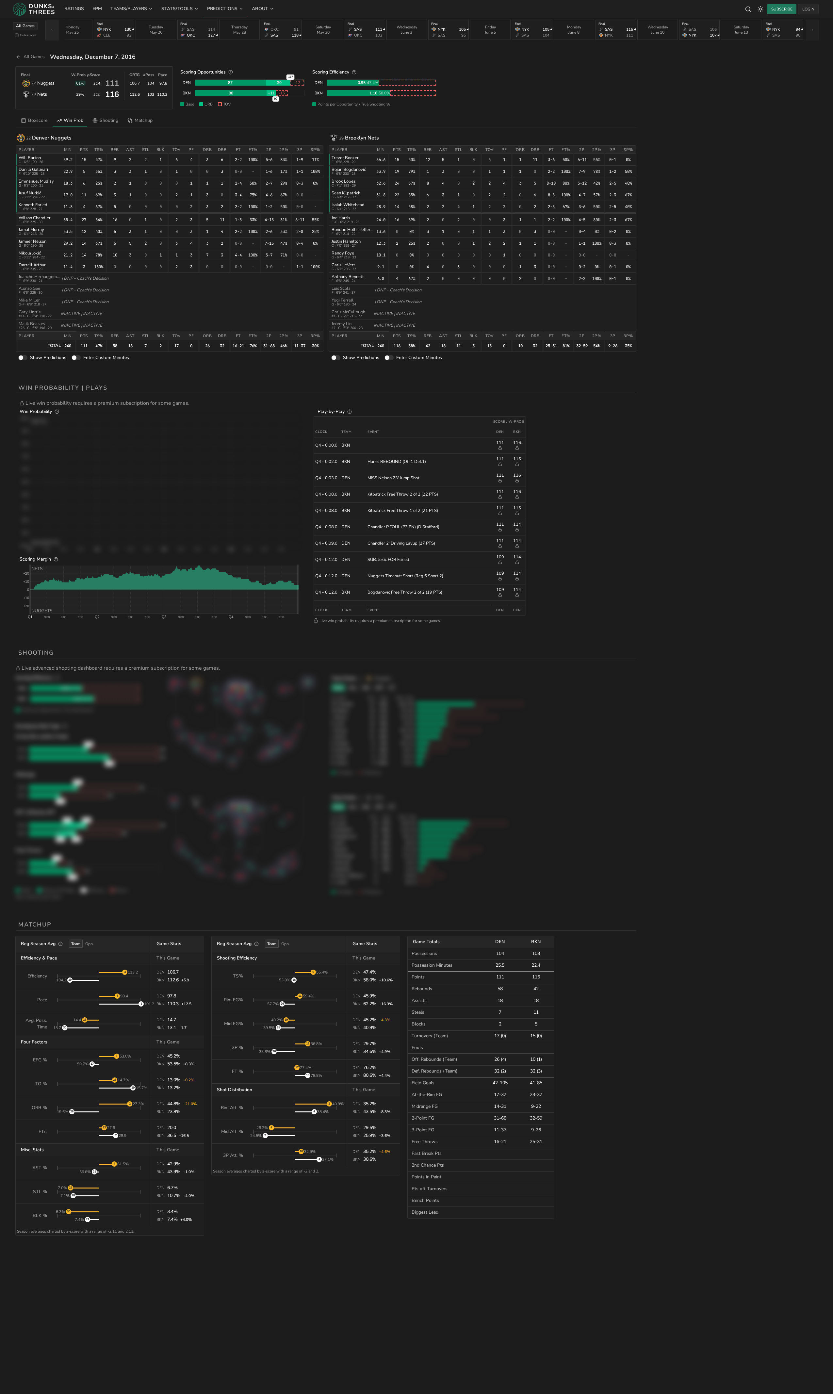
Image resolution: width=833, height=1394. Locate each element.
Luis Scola (341, 288)
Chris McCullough (348, 312)
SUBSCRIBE (781, 9)
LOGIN (808, 9)
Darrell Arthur (32, 265)
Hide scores (28, 35)
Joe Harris (341, 218)
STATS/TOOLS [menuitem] (177, 9)
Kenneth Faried (33, 205)
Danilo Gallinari (33, 169)
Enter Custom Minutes (106, 357)
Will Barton (30, 158)
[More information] (230, 72)
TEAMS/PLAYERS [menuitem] (128, 9)
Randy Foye (343, 253)
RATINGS (74, 9)
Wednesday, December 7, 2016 (93, 57)
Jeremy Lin (341, 324)
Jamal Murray (31, 230)
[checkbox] (17, 35)
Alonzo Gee (29, 288)
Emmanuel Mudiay (36, 181)
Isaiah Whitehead (348, 205)
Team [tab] (75, 943)
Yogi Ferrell (342, 300)
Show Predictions (48, 357)
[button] (328, 403)
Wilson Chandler (35, 218)
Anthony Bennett (348, 277)
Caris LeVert (343, 265)
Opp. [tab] (89, 943)
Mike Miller (29, 300)
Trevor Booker (345, 158)
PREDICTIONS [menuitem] (222, 9)
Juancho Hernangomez (40, 277)
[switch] (22, 358)
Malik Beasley (32, 324)
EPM (97, 9)
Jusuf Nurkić (30, 193)
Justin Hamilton (346, 241)
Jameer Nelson (32, 241)
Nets (42, 94)
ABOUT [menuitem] (260, 9)
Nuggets (46, 83)
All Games (25, 25)
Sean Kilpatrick (346, 193)
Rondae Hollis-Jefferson (354, 230)
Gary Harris (30, 312)
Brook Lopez (343, 181)
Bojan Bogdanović (349, 169)
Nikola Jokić (30, 253)
